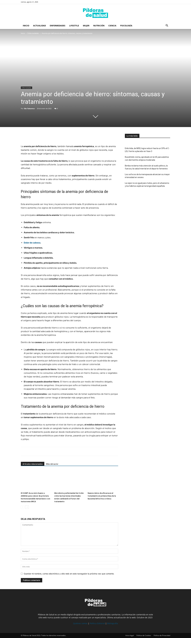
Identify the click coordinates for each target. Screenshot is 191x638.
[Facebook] (23, 136)
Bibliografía (112, 623)
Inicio (26, 25)
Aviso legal (129, 635)
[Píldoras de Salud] (95, 13)
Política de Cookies (143, 635)
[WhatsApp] (36, 136)
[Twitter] (30, 136)
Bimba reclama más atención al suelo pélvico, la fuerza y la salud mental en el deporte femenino (146, 167)
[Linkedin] (43, 136)
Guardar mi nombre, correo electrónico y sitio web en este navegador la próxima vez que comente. (69, 573)
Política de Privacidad (162, 635)
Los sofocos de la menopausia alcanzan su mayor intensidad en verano (147, 175)
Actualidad (39, 25)
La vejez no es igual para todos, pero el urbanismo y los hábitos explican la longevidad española (147, 184)
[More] (49, 136)
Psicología (126, 25)
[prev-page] (22, 507)
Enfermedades (57, 25)
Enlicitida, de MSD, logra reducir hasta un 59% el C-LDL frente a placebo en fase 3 (147, 149)
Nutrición (98, 25)
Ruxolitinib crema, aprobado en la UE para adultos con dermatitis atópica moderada (147, 158)
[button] (166, 26)
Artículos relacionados (33, 464)
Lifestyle (74, 25)
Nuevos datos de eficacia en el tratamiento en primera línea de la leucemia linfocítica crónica (102, 496)
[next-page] (27, 507)
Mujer (86, 25)
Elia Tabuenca (29, 108)
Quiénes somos (80, 623)
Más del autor (52, 464)
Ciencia (112, 25)
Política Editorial (97, 623)
